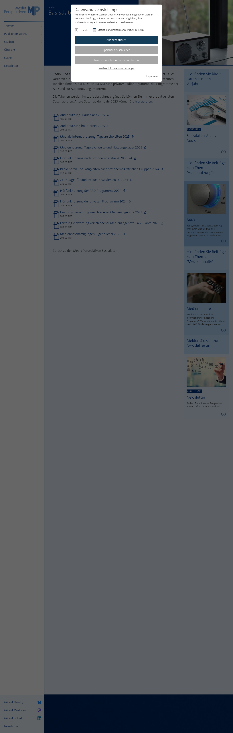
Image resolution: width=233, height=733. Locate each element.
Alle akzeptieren (116, 40)
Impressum (152, 76)
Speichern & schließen (116, 50)
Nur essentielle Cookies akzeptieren (116, 60)
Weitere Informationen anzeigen (117, 68)
